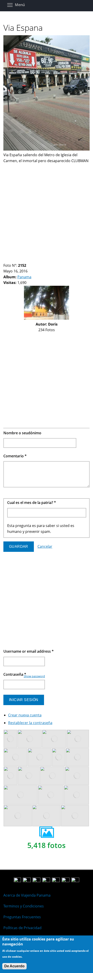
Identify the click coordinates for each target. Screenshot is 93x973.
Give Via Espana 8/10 (32, 260)
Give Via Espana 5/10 (21, 260)
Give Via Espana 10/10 (40, 260)
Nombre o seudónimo (22, 432)
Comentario (15, 455)
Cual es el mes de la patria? (31, 502)
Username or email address (28, 651)
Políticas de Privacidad (22, 927)
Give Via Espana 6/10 (24, 260)
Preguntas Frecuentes (22, 916)
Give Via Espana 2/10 (9, 260)
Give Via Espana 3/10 (13, 260)
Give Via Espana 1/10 (5, 260)
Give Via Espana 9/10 (36, 260)
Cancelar (44, 546)
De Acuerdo (14, 966)
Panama (24, 276)
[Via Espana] (46, 149)
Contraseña (14, 674)
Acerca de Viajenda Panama (27, 895)
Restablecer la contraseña (30, 722)
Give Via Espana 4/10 (17, 260)
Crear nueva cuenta (25, 715)
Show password (34, 676)
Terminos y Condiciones (23, 906)
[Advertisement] (46, 210)
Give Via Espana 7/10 (28, 260)
